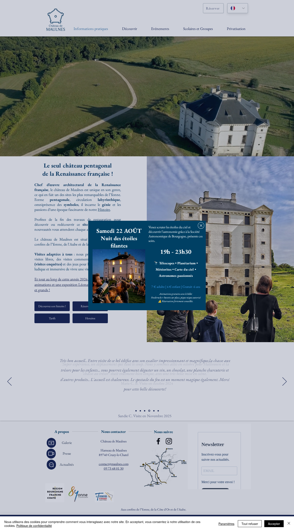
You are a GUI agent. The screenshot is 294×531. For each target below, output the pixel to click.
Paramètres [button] (226, 524)
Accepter (274, 524)
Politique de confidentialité (34, 525)
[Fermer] (288, 524)
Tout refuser (249, 524)
